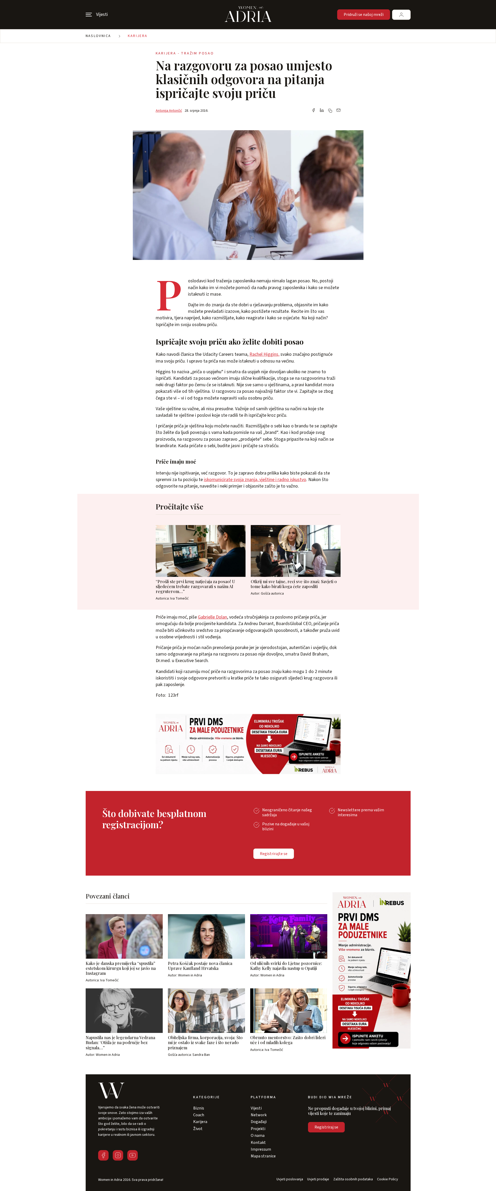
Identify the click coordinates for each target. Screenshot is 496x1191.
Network (259, 1115)
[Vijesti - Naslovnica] (248, 14)
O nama (258, 1135)
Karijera (138, 36)
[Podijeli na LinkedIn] (322, 110)
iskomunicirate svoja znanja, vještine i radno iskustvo (255, 479)
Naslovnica (98, 36)
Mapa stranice (263, 1156)
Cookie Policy (387, 1179)
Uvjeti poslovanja (290, 1179)
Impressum (261, 1149)
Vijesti (256, 1108)
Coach (198, 1115)
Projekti (258, 1128)
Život (198, 1128)
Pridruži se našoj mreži (364, 14)
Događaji (259, 1121)
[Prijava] (401, 15)
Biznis (198, 1108)
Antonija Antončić (169, 110)
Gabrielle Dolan (212, 617)
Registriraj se (326, 1127)
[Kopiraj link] (330, 111)
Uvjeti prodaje (318, 1179)
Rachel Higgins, (264, 354)
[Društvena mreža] (103, 1155)
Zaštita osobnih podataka (353, 1179)
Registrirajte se (273, 854)
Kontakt (258, 1142)
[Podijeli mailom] (338, 110)
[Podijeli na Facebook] (313, 110)
